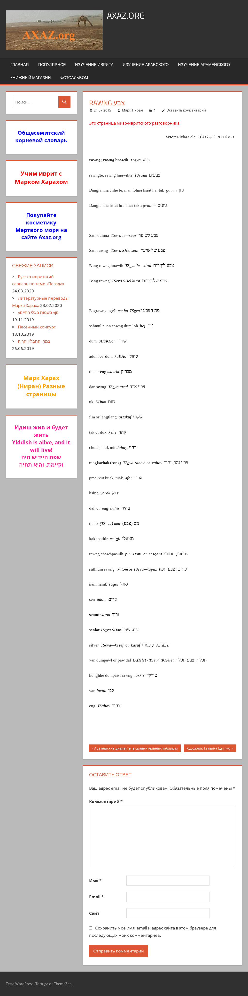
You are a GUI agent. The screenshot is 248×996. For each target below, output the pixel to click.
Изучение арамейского (204, 64)
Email (96, 896)
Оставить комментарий (186, 110)
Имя (95, 880)
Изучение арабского (146, 64)
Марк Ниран (132, 110)
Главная (19, 64)
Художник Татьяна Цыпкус (208, 749)
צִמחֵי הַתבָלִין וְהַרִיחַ (34, 341)
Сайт (94, 913)
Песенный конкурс (37, 327)
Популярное (52, 64)
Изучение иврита (94, 64)
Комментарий (106, 801)
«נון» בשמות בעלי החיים (38, 312)
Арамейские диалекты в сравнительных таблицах (136, 749)
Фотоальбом (74, 78)
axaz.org (126, 15)
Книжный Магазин (30, 78)
